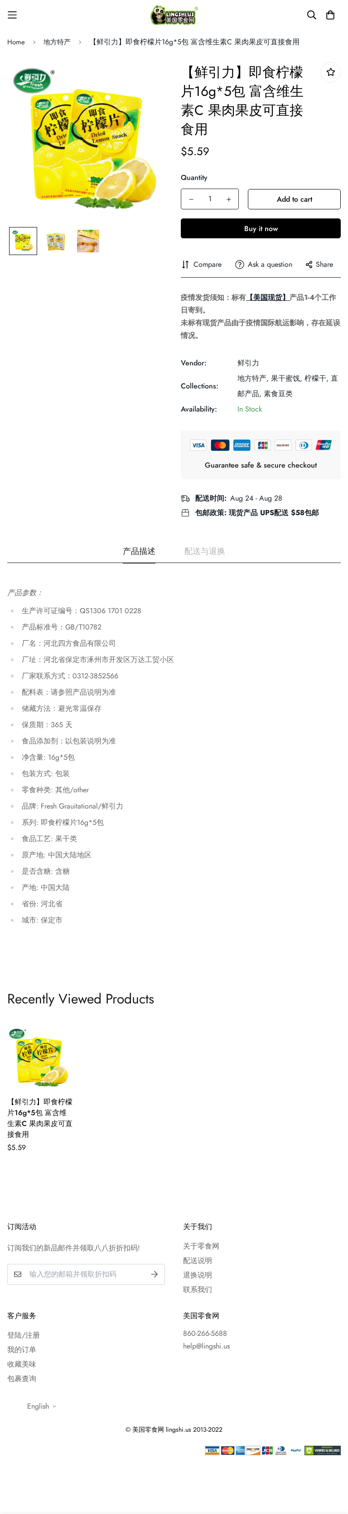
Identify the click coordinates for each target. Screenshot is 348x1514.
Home (16, 42)
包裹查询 (21, 1378)
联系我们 (197, 1289)
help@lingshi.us (206, 1346)
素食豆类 (278, 393)
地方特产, (253, 378)
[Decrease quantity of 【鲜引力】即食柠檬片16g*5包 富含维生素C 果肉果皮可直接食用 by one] (191, 199)
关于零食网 (201, 1246)
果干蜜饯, (286, 378)
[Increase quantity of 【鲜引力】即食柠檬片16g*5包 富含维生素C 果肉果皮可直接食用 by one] (228, 199)
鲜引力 (248, 363)
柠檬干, (316, 378)
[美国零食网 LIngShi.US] (174, 14)
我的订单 (21, 1349)
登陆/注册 (23, 1335)
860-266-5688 (205, 1333)
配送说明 (197, 1260)
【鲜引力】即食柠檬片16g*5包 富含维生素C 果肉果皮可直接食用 (39, 1118)
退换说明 (197, 1275)
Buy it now (261, 228)
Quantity (194, 177)
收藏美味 (21, 1364)
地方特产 (57, 42)
